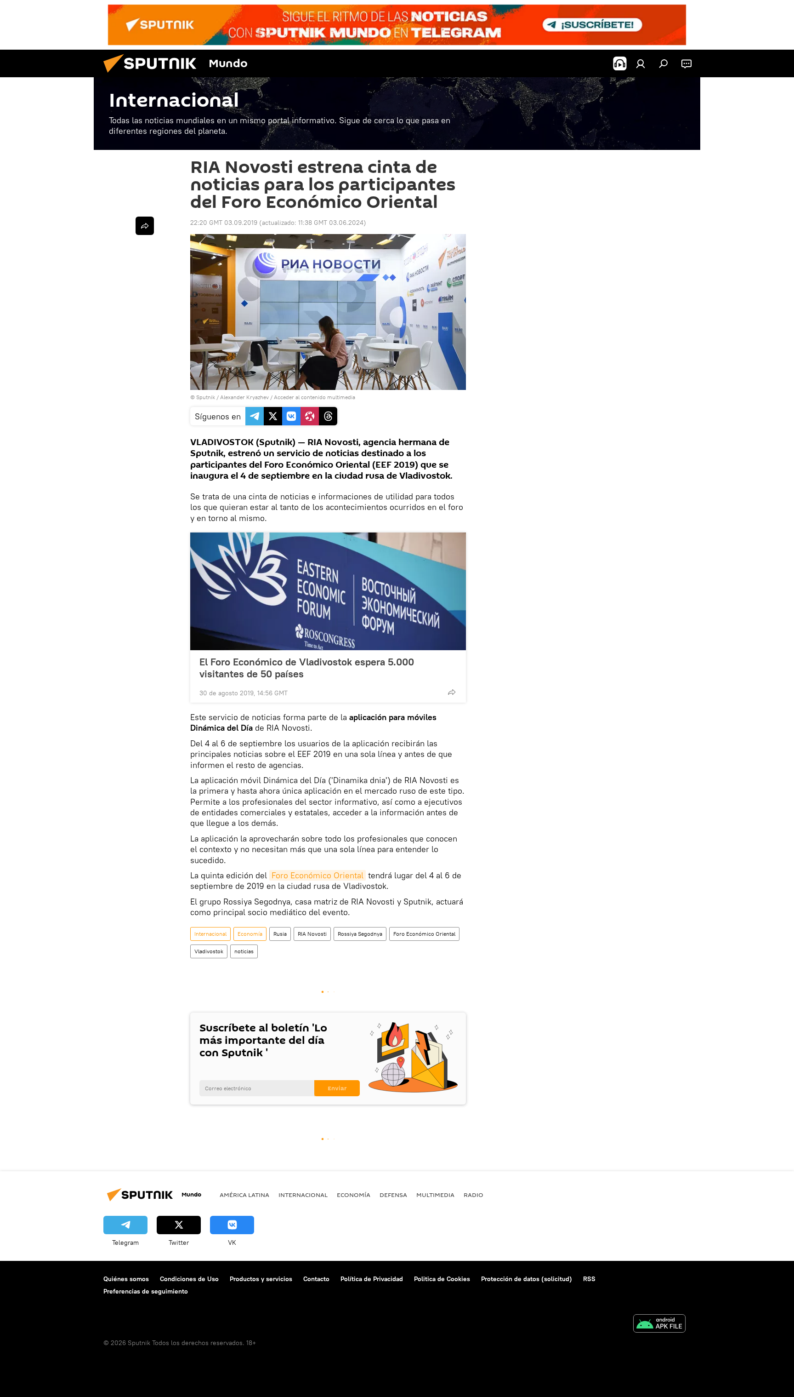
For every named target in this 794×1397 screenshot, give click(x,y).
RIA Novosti (312, 933)
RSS (589, 1279)
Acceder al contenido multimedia (314, 397)
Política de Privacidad (371, 1279)
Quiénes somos (126, 1279)
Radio (473, 1195)
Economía (250, 933)
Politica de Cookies (442, 1279)
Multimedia (435, 1195)
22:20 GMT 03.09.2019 (223, 222)
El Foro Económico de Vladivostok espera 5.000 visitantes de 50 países (306, 668)
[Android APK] (659, 1324)
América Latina (244, 1195)
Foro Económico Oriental (317, 875)
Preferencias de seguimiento (145, 1291)
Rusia (280, 933)
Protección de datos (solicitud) (526, 1279)
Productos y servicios (261, 1279)
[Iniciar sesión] (640, 63)
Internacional (210, 933)
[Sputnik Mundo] (153, 75)
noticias (244, 951)
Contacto (316, 1279)
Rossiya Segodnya (360, 933)
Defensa (393, 1195)
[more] (451, 692)
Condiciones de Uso (189, 1279)
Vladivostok (208, 951)
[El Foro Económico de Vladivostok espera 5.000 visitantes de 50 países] (328, 591)
